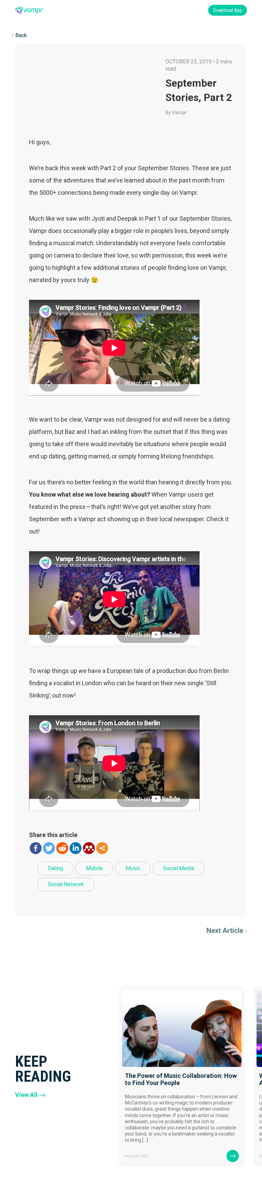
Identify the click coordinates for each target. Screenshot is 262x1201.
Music (133, 868)
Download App (227, 10)
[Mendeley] (89, 848)
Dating (55, 868)
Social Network (66, 884)
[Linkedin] (76, 848)
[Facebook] (36, 848)
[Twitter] (49, 848)
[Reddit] (62, 848)
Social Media (178, 868)
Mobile (94, 868)
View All (26, 1094)
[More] (102, 848)
